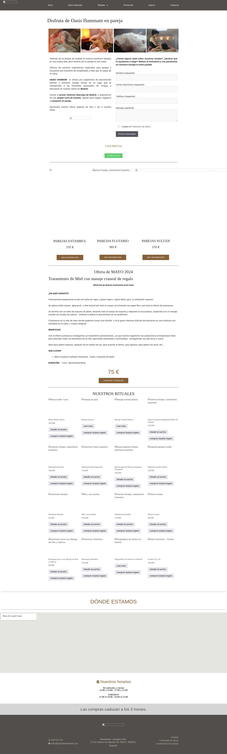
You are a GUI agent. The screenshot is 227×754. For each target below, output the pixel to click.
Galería (151, 5)
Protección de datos (141, 126)
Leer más (88, 426)
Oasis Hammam (75, 5)
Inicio (50, 5)
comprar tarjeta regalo (61, 436)
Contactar (174, 5)
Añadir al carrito (58, 429)
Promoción (128, 5)
